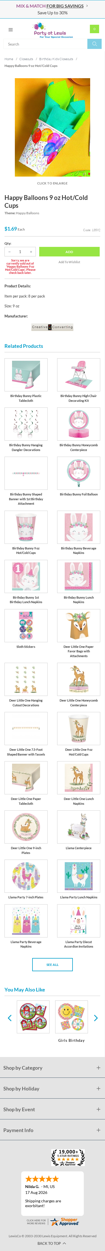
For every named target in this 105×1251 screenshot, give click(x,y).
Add (69, 252)
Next (95, 1017)
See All (52, 965)
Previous (9, 1017)
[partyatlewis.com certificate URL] (53, 1221)
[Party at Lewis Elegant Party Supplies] (52, 29)
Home (8, 59)
